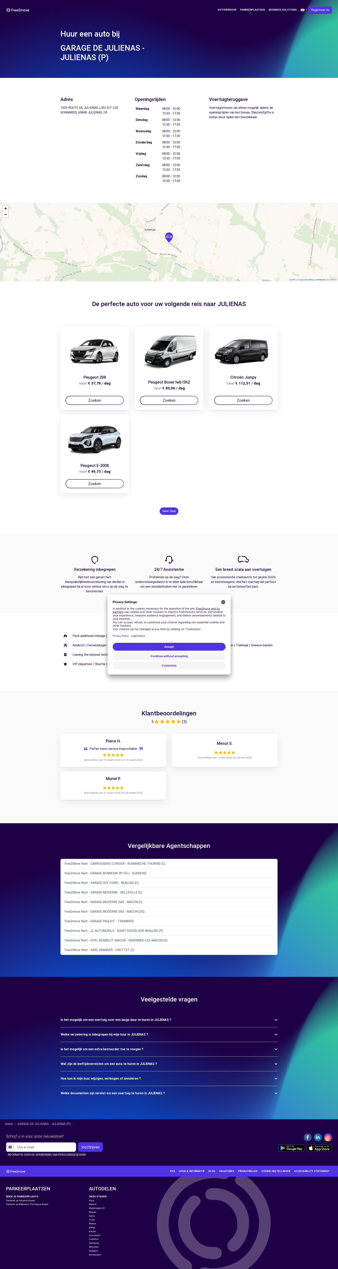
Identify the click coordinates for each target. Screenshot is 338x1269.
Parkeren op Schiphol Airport (20, 1200)
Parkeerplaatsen (252, 9)
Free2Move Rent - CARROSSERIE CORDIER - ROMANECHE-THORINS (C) (115, 864)
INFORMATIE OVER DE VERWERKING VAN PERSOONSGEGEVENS (47, 1154)
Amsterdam (95, 1255)
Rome (92, 1216)
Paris (91, 1200)
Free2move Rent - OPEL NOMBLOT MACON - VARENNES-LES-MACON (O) (116, 940)
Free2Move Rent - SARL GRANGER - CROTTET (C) (99, 950)
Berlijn (92, 1227)
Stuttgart (93, 1251)
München (94, 1247)
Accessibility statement (312, 1171)
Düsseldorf (94, 1235)
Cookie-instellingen (276, 1171)
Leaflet (292, 279)
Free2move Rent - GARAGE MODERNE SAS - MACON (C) (103, 902)
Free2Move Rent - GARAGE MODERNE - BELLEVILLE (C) (103, 892)
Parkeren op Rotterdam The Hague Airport (27, 1204)
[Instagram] (328, 1137)
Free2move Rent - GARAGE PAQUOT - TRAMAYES (99, 921)
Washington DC (97, 1208)
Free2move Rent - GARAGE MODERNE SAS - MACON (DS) (105, 911)
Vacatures (226, 1171)
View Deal (169, 511)
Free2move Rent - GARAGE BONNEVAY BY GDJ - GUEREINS (106, 873)
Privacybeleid (248, 1171)
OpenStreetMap (307, 279)
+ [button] (5, 208)
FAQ (172, 1171)
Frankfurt (93, 1239)
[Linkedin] (318, 1137)
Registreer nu (320, 10)
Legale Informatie (192, 1171)
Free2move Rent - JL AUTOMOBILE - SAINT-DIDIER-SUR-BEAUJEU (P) (114, 931)
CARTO (333, 279)
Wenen (92, 1223)
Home (9, 1124)
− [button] (5, 214)
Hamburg (94, 1243)
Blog (212, 1171)
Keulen (92, 1231)
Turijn (92, 1220)
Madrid (92, 1204)
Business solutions (283, 9)
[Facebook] (308, 1137)
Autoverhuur (227, 9)
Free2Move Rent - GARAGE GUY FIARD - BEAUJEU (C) (102, 883)
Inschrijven (90, 1147)
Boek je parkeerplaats (22, 1196)
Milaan (92, 1212)
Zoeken (94, 400)
